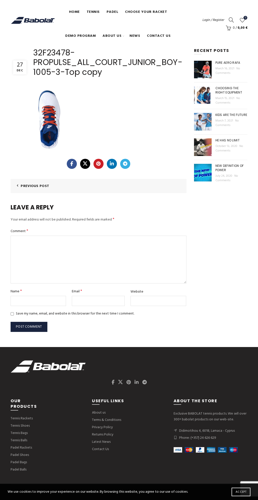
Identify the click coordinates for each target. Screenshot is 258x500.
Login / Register (213, 20)
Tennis (93, 12)
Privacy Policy (102, 427)
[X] (85, 164)
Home (74, 12)
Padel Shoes (20, 455)
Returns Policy (102, 435)
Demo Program (80, 36)
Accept (241, 491)
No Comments (227, 71)
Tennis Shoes (20, 426)
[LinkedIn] (112, 164)
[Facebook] (72, 164)
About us (112, 36)
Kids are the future (231, 115)
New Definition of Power (229, 168)
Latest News (101, 442)
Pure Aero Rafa (227, 62)
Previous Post (35, 186)
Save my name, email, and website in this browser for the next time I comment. (75, 314)
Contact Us (159, 36)
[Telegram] (125, 164)
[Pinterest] (98, 164)
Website (137, 292)
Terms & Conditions (106, 420)
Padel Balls (18, 470)
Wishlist (245, 18)
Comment (19, 231)
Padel (112, 12)
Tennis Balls (19, 440)
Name (16, 291)
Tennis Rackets (22, 418)
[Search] (231, 20)
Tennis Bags (19, 433)
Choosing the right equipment (228, 90)
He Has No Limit (227, 140)
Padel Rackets (21, 448)
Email (77, 291)
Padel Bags (19, 462)
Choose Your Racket (146, 12)
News (135, 36)
